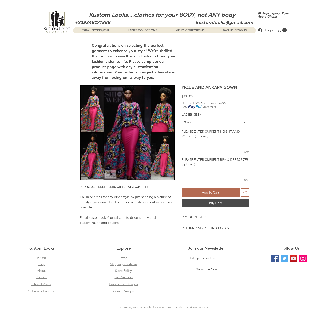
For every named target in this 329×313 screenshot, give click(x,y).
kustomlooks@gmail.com (224, 22)
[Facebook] (275, 258)
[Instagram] (303, 258)
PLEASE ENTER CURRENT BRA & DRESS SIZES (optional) (215, 162)
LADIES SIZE (192, 114)
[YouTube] (293, 258)
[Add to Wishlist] (245, 192)
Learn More (209, 106)
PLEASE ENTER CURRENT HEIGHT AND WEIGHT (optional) (211, 134)
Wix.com (203, 307)
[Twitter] (284, 258)
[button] (282, 30)
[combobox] (215, 123)
